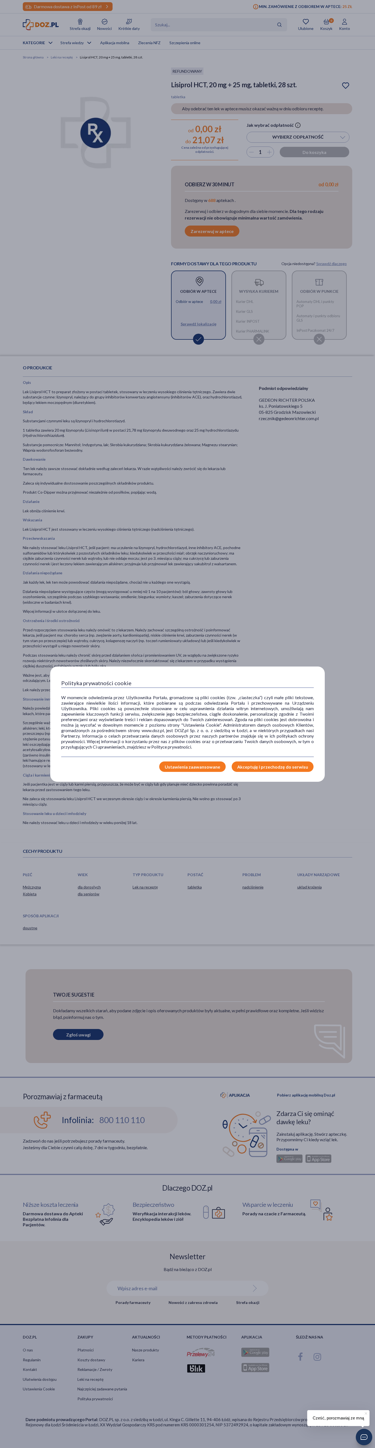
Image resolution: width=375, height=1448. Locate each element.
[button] (364, 1437)
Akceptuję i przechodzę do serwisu (272, 766)
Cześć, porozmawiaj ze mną (338, 1418)
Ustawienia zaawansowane (192, 766)
